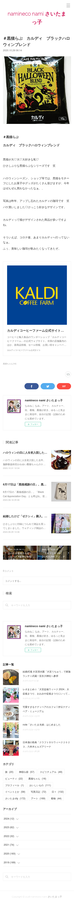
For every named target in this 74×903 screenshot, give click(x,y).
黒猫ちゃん (37, 778)
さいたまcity (15, 798)
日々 (58, 791)
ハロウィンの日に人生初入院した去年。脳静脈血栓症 (36, 452)
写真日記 (38, 791)
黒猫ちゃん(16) (9, 363)
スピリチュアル (51, 771)
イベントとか (15, 791)
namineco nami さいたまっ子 (37, 18)
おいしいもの (40, 785)
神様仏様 (26, 771)
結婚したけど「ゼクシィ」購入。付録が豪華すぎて (35, 516)
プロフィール (14, 785)
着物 (56, 798)
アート (38, 798)
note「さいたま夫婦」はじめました (42, 724)
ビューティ (14, 778)
